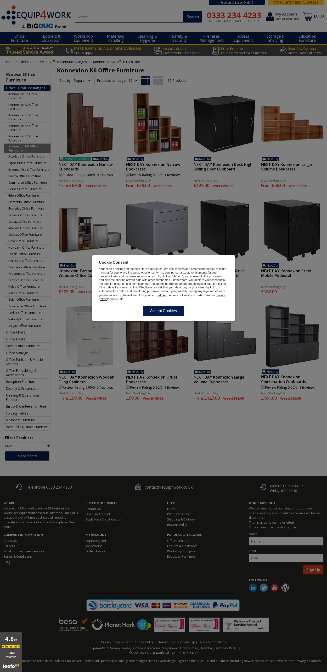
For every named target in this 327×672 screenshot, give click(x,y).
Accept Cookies (163, 311)
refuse (162, 295)
